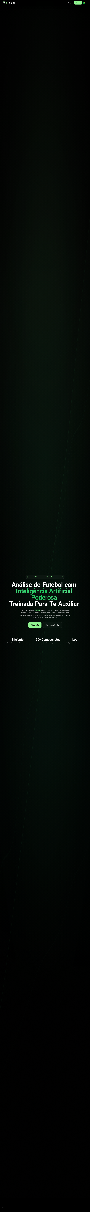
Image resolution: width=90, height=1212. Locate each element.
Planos (78, 3)
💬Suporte (3, 1209)
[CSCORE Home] (8, 2)
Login (70, 3)
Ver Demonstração (52, 625)
